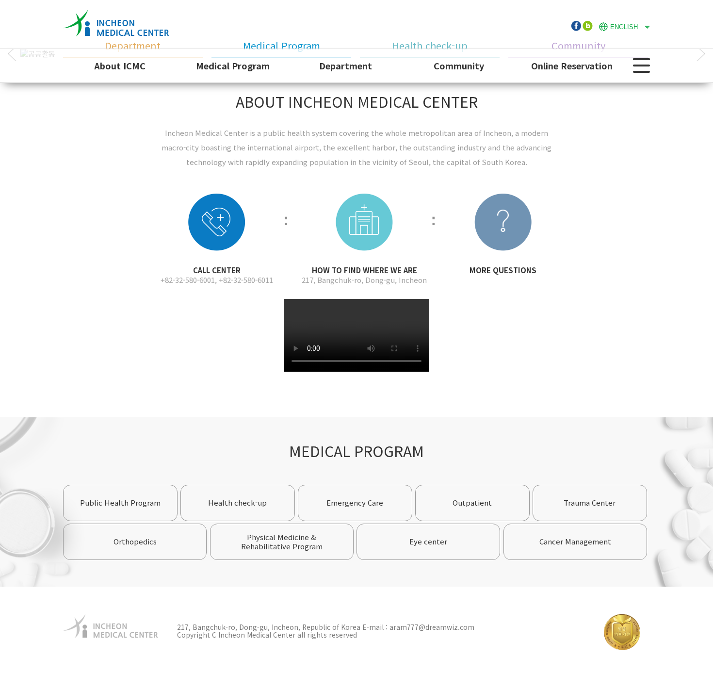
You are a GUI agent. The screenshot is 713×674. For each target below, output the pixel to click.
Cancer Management (575, 541)
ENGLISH (618, 26)
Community (459, 65)
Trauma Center (590, 502)
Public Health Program (120, 502)
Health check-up (237, 502)
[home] (116, 14)
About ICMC (120, 65)
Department (345, 65)
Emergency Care (354, 502)
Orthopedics (135, 541)
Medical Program (233, 65)
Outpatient (472, 502)
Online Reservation (572, 65)
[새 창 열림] (576, 26)
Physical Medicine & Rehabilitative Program (282, 542)
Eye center (428, 541)
